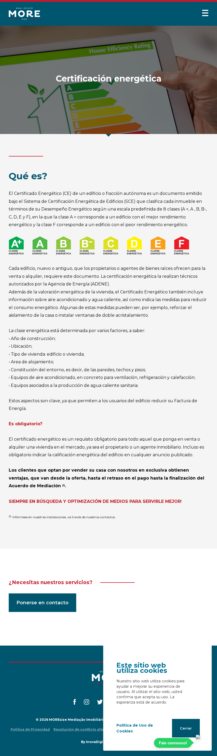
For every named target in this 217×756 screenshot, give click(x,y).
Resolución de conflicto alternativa (85, 729)
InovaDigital (97, 742)
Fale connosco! (173, 743)
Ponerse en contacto (42, 603)
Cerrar (186, 728)
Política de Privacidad (30, 729)
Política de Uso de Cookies (134, 728)
